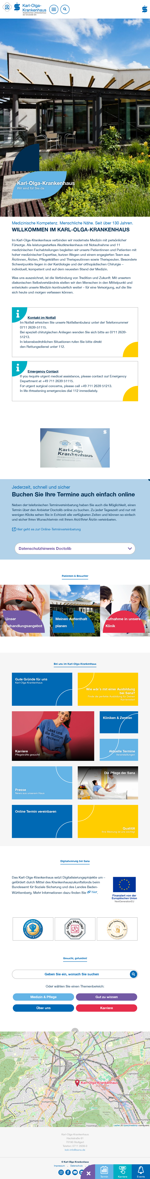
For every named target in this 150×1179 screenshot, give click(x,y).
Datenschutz (76, 1165)
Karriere (106, 1008)
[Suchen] (65, 9)
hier (94, 892)
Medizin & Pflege (43, 997)
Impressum (59, 1165)
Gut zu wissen (106, 997)
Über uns (43, 1008)
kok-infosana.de (75, 1149)
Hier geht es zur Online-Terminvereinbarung (48, 529)
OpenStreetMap (130, 1125)
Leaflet (117, 1125)
